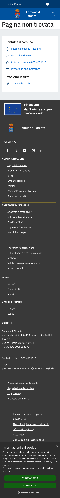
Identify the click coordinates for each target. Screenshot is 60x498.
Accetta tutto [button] (30, 478)
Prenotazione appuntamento (22, 383)
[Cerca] (53, 14)
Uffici (10, 175)
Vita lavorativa (15, 222)
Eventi (10, 314)
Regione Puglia (13, 4)
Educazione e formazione (20, 248)
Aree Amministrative (18, 170)
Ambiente (12, 258)
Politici (11, 186)
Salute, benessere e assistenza (24, 263)
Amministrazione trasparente (29, 414)
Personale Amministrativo (21, 191)
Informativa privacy (23, 429)
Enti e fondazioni (16, 181)
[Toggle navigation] (6, 14)
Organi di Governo (17, 165)
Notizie (11, 284)
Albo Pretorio (20, 419)
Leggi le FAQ (14, 393)
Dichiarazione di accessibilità (28, 440)
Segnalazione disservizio (20, 388)
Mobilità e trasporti (17, 232)
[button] (30, 492)
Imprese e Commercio (19, 227)
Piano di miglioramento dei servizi (31, 424)
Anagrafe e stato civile (19, 212)
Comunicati (13, 289)
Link (13, 471)
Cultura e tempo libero (19, 217)
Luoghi (11, 308)
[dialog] (30, 470)
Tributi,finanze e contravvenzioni (25, 253)
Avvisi (10, 294)
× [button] (56, 446)
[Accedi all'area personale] (47, 4)
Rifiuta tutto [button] (30, 485)
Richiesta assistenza (18, 398)
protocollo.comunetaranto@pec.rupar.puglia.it (28, 368)
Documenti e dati (16, 196)
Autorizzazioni (15, 268)
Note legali (18, 434)
